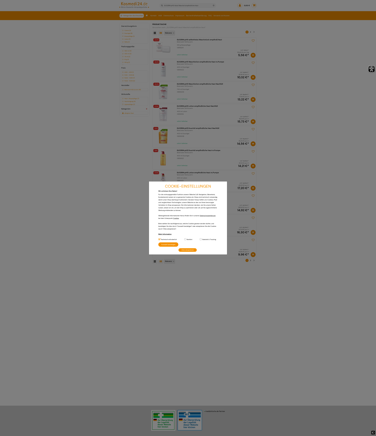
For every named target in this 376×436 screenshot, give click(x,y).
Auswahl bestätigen (168, 244)
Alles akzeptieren (187, 250)
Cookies (176, 218)
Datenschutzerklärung (208, 216)
